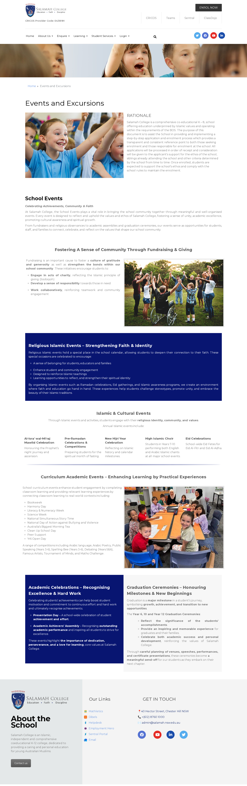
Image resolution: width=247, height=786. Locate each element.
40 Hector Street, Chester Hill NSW (165, 711)
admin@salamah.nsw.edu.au (161, 722)
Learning (79, 36)
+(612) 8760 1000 (153, 717)
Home (30, 36)
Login (123, 36)
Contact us (20, 763)
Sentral (189, 18)
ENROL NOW (208, 7)
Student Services (102, 36)
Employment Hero (101, 728)
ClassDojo (210, 18)
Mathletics (96, 711)
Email (92, 739)
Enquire (62, 36)
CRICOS (151, 18)
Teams (170, 18)
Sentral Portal (98, 734)
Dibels (93, 717)
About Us (44, 36)
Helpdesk (95, 722)
